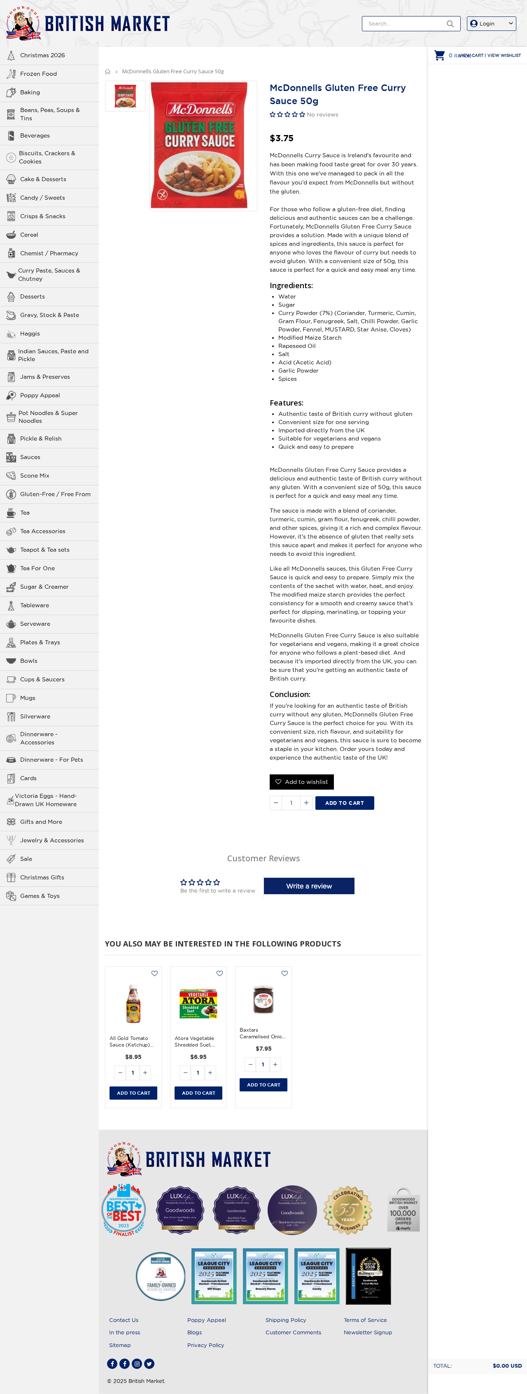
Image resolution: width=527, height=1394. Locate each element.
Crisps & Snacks (42, 216)
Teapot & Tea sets (45, 549)
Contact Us (123, 1320)
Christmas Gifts (42, 877)
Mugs (27, 698)
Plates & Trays (40, 642)
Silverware (35, 716)
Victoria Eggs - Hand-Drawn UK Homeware (46, 800)
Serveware (35, 623)
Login (487, 23)
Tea (25, 512)
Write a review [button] (309, 886)
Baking (30, 92)
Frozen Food (38, 73)
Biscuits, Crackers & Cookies (47, 157)
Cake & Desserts (43, 179)
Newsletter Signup (368, 1332)
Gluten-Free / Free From (55, 494)
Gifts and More (41, 821)
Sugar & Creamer (44, 586)
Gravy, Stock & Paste (49, 315)
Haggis (30, 333)
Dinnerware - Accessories (39, 738)
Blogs (194, 1332)
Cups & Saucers (42, 679)
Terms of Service (365, 1320)
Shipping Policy (286, 1320)
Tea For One (37, 568)
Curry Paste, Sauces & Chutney (49, 274)
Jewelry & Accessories (52, 840)
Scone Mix (34, 475)
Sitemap (120, 1345)
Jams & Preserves (45, 376)
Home (108, 71)
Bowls (28, 660)
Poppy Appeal (40, 395)
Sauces (30, 457)
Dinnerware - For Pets (51, 759)
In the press (124, 1332)
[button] (288, 114)
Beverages (35, 135)
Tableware (34, 605)
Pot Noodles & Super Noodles (48, 417)
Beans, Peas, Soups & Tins (50, 114)
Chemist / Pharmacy (49, 253)
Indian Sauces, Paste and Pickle (53, 355)
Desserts (32, 296)
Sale (26, 859)
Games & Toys (40, 896)
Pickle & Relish (41, 438)
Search (450, 23)
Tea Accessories (42, 531)
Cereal (29, 234)
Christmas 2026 (42, 55)
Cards (28, 778)
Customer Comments (293, 1332)
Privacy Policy (205, 1345)
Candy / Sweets (42, 197)
